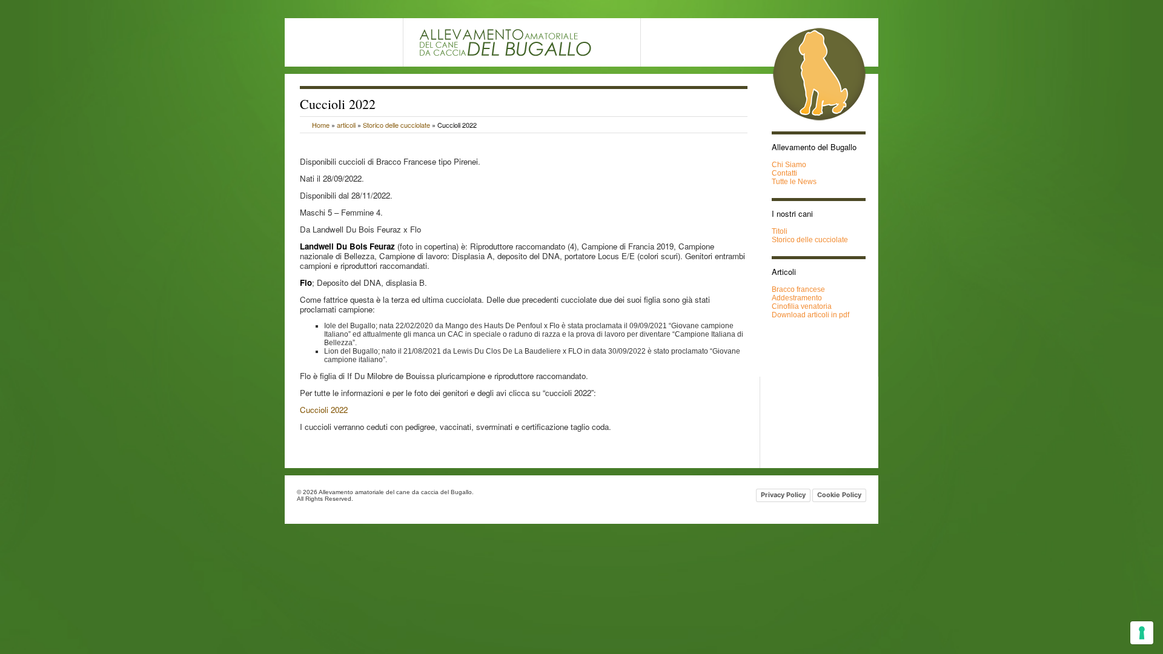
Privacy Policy (783, 494)
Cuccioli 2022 (324, 409)
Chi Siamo (789, 164)
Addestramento (797, 298)
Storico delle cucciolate (396, 125)
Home (321, 125)
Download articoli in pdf (810, 315)
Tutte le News (794, 181)
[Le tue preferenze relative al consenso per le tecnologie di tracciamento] (1141, 632)
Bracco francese (798, 289)
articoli (346, 125)
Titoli (779, 231)
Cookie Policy (839, 494)
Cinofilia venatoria (802, 306)
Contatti (784, 173)
